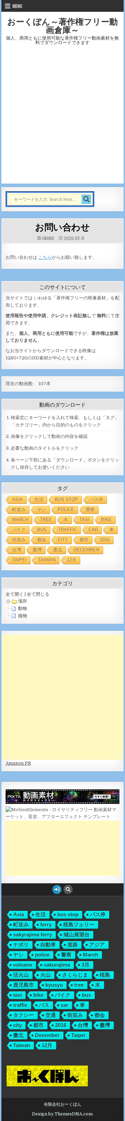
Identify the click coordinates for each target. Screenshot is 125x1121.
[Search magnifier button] (86, 199)
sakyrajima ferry (32, 934)
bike (106, 519)
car (93, 529)
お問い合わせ (62, 227)
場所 (22, 601)
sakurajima (57, 965)
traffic (67, 529)
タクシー (23, 1015)
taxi (85, 519)
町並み (19, 509)
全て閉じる (38, 594)
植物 (22, 615)
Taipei (19, 559)
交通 (50, 1015)
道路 (72, 945)
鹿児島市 (23, 985)
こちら (45, 257)
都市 (84, 539)
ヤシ (41, 509)
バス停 (96, 499)
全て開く (15, 594)
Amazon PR (18, 763)
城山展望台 (77, 934)
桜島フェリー (78, 924)
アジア (97, 945)
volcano (22, 965)
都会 (41, 539)
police (66, 509)
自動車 (48, 945)
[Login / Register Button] (56, 889)
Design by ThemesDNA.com (62, 1114)
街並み (19, 539)
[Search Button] (68, 889)
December (86, 549)
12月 (71, 559)
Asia (17, 499)
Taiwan (47, 559)
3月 (86, 965)
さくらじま (75, 975)
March (20, 519)
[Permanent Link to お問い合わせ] (63, 248)
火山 (45, 975)
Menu (17, 5)
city (63, 539)
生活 (38, 499)
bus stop (66, 499)
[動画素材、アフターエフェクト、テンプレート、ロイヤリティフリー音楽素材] (63, 816)
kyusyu (54, 985)
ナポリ (21, 945)
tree (46, 519)
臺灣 (37, 549)
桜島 (105, 975)
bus (42, 529)
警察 (90, 509)
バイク (19, 529)
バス (44, 1005)
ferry (46, 924)
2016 (105, 539)
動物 (22, 608)
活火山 (21, 975)
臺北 (57, 549)
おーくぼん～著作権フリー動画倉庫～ (62, 25)
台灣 (16, 549)
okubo (48, 238)
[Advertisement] (62, 117)
